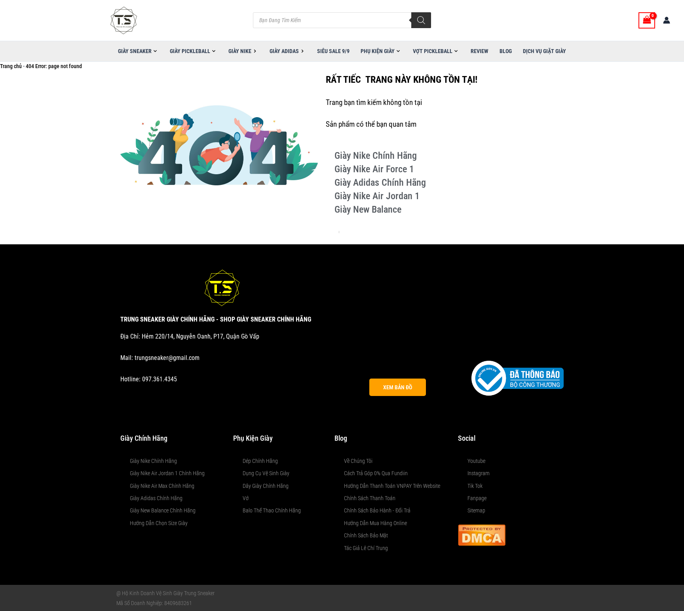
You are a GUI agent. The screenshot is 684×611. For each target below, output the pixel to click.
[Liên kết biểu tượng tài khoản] (666, 20)
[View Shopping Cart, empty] (646, 20)
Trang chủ (11, 66)
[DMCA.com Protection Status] (481, 534)
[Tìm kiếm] (421, 20)
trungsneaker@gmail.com (167, 358)
